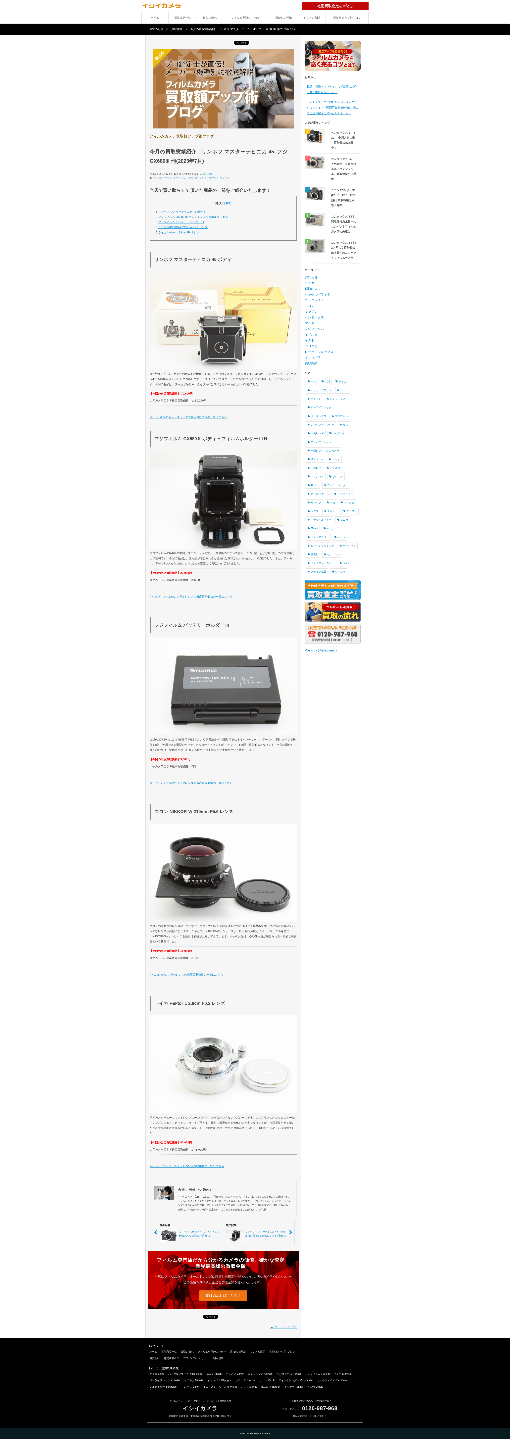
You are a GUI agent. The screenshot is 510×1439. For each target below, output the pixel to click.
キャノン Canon (235, 1373)
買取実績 (176, 29)
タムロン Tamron (270, 1386)
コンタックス (314, 300)
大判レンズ (201, 178)
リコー (315, 485)
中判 (155, 178)
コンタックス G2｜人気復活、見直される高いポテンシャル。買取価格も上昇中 (343, 169)
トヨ (332, 502)
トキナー (332, 511)
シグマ (315, 511)
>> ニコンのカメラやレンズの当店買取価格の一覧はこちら (186, 974)
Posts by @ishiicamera (321, 650)
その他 (309, 340)
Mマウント (317, 459)
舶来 (191, 178)
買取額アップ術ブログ (347, 17)
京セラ (341, 537)
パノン (330, 528)
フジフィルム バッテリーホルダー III (181, 222)
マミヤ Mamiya (342, 1373)
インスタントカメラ (322, 562)
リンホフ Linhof (190, 1386)
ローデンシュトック (322, 545)
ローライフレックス (319, 352)
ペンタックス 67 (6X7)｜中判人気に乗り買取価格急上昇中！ (343, 140)
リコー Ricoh (267, 1380)
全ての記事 (156, 29)
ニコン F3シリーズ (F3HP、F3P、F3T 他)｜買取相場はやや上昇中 (343, 198)
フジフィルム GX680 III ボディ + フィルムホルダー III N (193, 216)
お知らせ (311, 277)
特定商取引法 (171, 1358)
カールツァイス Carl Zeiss (332, 1380)
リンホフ (225, 178)
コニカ (344, 519)
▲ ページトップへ (283, 1327)
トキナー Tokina (293, 1386)
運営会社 (154, 1358)
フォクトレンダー (337, 485)
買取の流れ (210, 17)
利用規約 (218, 1358)
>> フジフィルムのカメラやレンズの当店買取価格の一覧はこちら (191, 596)
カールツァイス (320, 493)
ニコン (168, 178)
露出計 (315, 554)
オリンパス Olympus (219, 1380)
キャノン (311, 311)
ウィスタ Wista (228, 1386)
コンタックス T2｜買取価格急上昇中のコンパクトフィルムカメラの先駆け (343, 224)
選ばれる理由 (283, 17)
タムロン (351, 511)
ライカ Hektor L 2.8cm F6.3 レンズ (180, 232)
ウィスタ (349, 502)
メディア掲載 (318, 571)
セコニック (333, 554)
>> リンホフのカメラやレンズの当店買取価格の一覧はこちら (188, 417)
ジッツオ (340, 571)
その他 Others (315, 1386)
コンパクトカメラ (321, 442)
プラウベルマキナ (321, 519)
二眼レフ (316, 467)
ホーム (155, 17)
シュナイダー (345, 493)
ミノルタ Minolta (193, 1380)
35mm (314, 528)
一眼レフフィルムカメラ (325, 450)
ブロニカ (311, 346)
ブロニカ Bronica (245, 1380)
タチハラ (348, 562)
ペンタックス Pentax (289, 1373)
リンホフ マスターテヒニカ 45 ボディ (182, 211)
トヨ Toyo (209, 1386)
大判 (161, 178)
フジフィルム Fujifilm (317, 1373)
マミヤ (309, 323)
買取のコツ (313, 288)
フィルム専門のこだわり (246, 17)
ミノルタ (311, 334)
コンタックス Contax (260, 1373)
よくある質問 (311, 17)
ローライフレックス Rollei (164, 1380)
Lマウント (213, 178)
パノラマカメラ (320, 537)
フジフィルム (180, 178)
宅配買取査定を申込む (343, 6)
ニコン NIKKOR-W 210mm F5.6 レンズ (183, 227)
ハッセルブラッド (317, 294)
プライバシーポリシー (196, 1358)
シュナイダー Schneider (163, 1386)
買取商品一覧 (182, 17)
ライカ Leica (156, 1373)
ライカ (309, 283)
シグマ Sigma (249, 1386)
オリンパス (313, 357)
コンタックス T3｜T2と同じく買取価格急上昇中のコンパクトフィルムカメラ (344, 250)
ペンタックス (314, 317)
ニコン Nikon (214, 1373)
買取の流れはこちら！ (223, 1296)
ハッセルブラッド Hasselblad (185, 1373)
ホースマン (349, 545)
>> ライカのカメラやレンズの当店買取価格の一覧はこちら (187, 1166)
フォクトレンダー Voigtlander (296, 1380)
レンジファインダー (322, 424)
